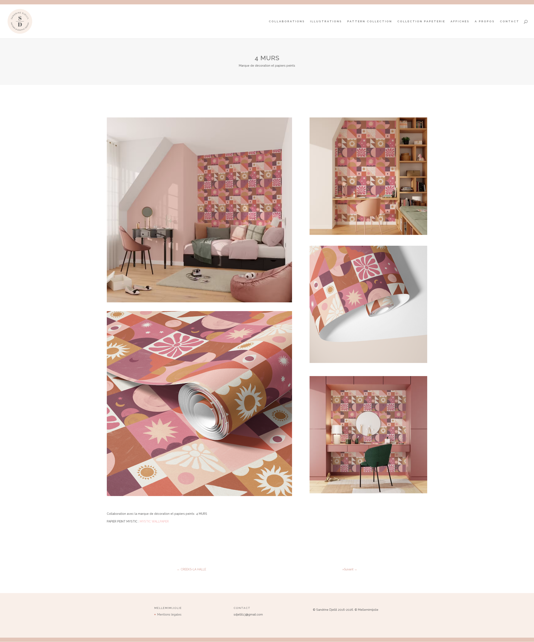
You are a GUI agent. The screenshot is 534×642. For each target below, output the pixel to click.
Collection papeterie (421, 21)
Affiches (460, 21)
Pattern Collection (369, 21)
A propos (485, 21)
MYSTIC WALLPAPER (154, 521)
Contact (509, 21)
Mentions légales (169, 614)
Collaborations (287, 21)
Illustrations (326, 21)
